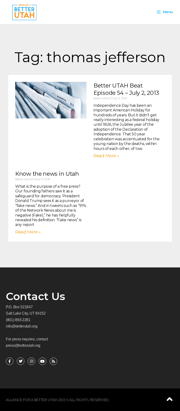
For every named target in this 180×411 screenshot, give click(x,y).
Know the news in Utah (47, 173)
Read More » (28, 232)
